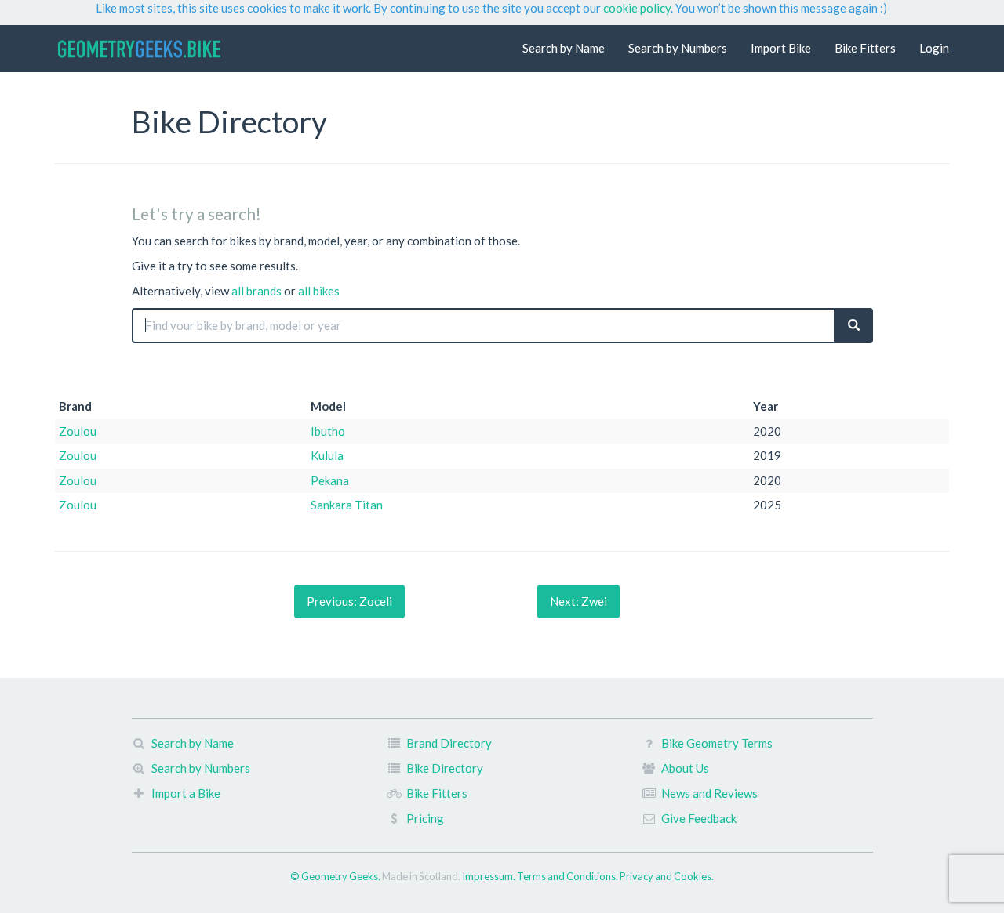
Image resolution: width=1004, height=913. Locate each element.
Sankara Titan (347, 505)
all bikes (319, 291)
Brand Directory (449, 743)
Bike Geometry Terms (717, 743)
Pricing (425, 818)
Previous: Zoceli (349, 601)
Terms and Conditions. (568, 876)
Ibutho (328, 431)
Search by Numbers (677, 48)
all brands (256, 291)
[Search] (854, 325)
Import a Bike (185, 793)
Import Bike (781, 48)
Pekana (330, 480)
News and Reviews (709, 793)
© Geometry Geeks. (336, 876)
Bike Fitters (865, 48)
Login (934, 48)
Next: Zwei (578, 601)
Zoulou (77, 431)
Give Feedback (699, 818)
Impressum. (489, 876)
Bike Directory (444, 768)
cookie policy (637, 8)
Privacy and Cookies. (667, 876)
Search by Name (563, 48)
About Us (685, 768)
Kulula (327, 455)
